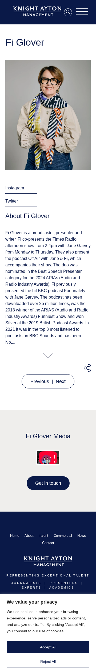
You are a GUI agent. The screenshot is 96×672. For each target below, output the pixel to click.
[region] (48, 633)
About (29, 536)
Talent (43, 536)
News (81, 536)
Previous (39, 381)
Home (14, 536)
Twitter (11, 201)
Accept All (48, 647)
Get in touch (48, 483)
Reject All (48, 661)
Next (61, 381)
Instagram (14, 188)
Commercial (63, 536)
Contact (48, 543)
